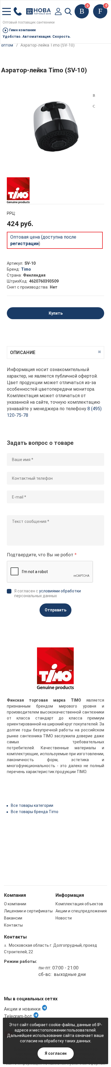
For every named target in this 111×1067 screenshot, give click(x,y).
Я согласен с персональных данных (47, 593)
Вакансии (13, 918)
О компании (15, 904)
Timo (26, 269)
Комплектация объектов (79, 904)
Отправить (55, 610)
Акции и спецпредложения (81, 911)
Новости (64, 918)
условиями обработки (60, 591)
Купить (56, 313)
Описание (22, 352)
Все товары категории (32, 805)
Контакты (13, 925)
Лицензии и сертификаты (28, 911)
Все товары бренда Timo (34, 811)
